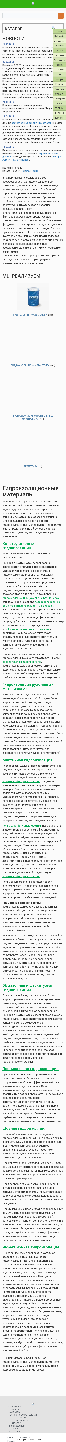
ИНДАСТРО (59, 113)
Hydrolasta (59, 36)
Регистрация (24, 1438)
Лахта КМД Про (20, 159)
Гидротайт (59, 55)
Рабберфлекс (59, 99)
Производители (16, 1426)
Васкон (59, 31)
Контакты (14, 1412)
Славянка (59, 89)
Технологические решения (22, 1415)
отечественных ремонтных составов (32, 123)
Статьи (22, 1418)
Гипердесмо (59, 60)
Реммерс (59, 84)
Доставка (14, 1431)
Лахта (59, 75)
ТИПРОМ (59, 108)
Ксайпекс (59, 70)
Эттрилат (59, 94)
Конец (36, 171)
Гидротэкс (59, 46)
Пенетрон (59, 79)
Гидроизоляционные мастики (30, 365)
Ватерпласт (59, 41)
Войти (10, 1438)
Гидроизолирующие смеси (30, 315)
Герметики (30, 466)
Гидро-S (59, 50)
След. (28, 171)
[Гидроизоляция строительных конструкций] (33, 397)
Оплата (14, 1429)
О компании (14, 1407)
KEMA (59, 103)
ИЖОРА (59, 65)
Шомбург (59, 118)
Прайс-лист (22, 1420)
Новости (14, 1409)
